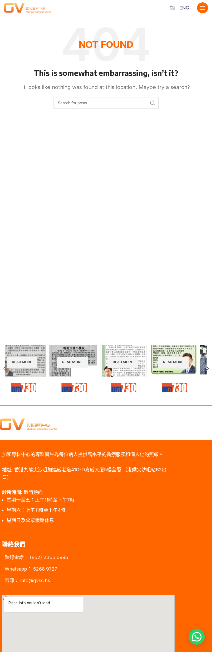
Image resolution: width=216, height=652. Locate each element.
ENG (184, 8)
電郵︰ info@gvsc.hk (27, 580)
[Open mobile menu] (202, 8)
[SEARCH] (153, 103)
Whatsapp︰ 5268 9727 (31, 569)
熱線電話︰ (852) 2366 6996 (36, 557)
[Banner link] (30, 368)
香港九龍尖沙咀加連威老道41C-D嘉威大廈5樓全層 (67, 469)
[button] (207, 368)
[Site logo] (27, 7)
